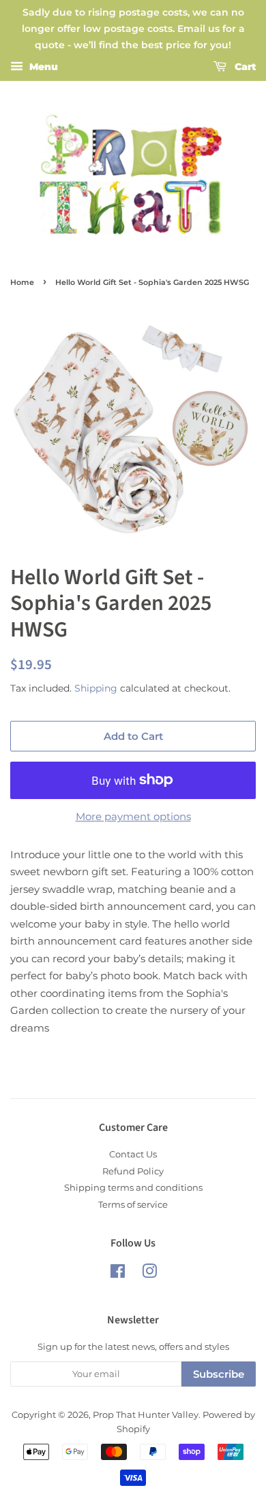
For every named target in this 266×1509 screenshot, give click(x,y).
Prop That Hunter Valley (145, 1415)
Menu (42, 67)
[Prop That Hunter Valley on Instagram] (149, 1274)
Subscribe (218, 1374)
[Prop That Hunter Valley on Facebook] (117, 1274)
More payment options (133, 816)
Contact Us (133, 1154)
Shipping (95, 688)
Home (22, 282)
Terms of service (133, 1205)
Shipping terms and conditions (133, 1188)
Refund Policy (133, 1171)
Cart (244, 67)
